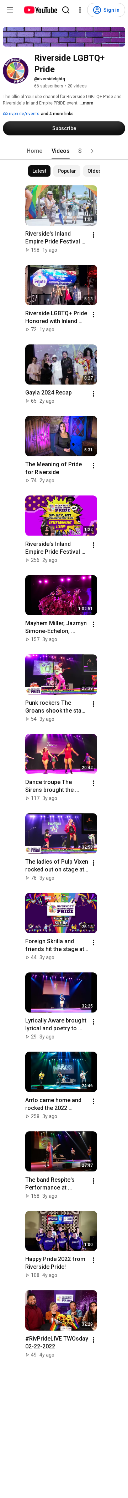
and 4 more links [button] (57, 113)
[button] (92, 151)
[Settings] (80, 10)
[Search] (66, 10)
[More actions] (93, 235)
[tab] (34, 151)
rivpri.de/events (23, 113)
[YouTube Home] (40, 10)
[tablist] (64, 151)
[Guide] (10, 10)
